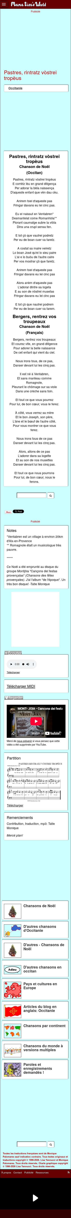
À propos (6, 1172)
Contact (17, 1172)
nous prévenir (24, 741)
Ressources (42, 1172)
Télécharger (13, 672)
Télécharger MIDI (21, 686)
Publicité (28, 1172)
